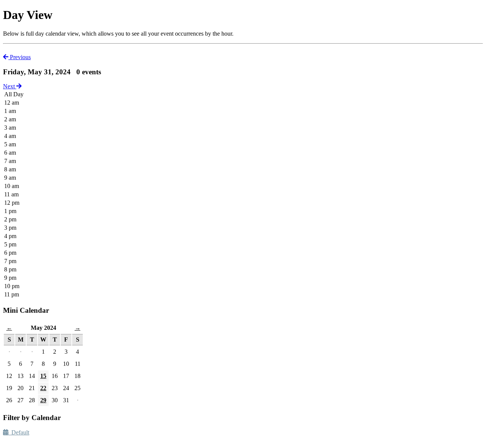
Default (18, 432)
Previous (19, 57)
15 (43, 376)
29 (43, 400)
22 (43, 388)
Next (9, 86)
